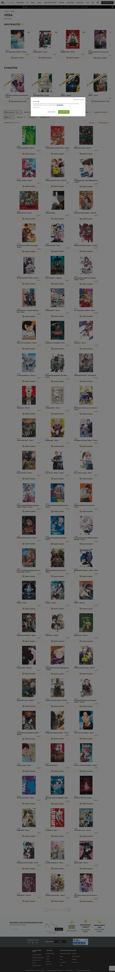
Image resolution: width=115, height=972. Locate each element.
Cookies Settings (51, 111)
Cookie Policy (60, 105)
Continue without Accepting (78, 99)
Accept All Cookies (63, 111)
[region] (58, 106)
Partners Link (36, 107)
